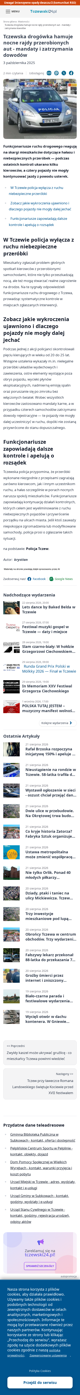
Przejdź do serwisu (40, 1382)
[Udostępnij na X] (63, 73)
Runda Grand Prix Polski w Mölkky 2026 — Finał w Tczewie (49, 669)
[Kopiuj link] (49, 73)
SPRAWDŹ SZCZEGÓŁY (40, 1266)
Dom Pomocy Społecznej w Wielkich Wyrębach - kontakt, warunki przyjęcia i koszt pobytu (41, 1168)
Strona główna (10, 21)
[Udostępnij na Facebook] (71, 73)
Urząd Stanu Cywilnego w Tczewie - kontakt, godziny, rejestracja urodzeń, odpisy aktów (40, 1215)
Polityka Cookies (40, 1371)
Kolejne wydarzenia (54, 723)
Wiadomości (23, 21)
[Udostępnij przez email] (56, 73)
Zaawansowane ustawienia (48, 1355)
